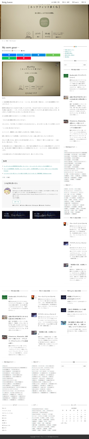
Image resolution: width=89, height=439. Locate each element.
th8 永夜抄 (67, 156)
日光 (46, 421)
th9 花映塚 (75, 156)
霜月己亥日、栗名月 (69, 55)
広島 (40, 419)
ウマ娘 (51, 414)
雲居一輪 (67, 212)
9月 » (65, 423)
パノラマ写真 (36, 417)
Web (3, 408)
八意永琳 (74, 196)
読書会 (53, 426)
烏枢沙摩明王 (42, 425)
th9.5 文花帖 (82, 156)
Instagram (35, 205)
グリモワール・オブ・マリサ (71, 170)
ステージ (67, 192)
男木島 (49, 425)
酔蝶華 (80, 177)
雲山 (73, 212)
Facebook (29, 205)
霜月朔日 (67, 57)
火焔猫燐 (74, 206)
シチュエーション (69, 190)
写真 (3, 415)
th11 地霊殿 (67, 159)
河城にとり (76, 205)
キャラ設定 (78, 189)
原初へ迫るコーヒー (69, 49)
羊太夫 (34, 426)
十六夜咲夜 (73, 197)
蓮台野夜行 (74, 177)
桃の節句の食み (68, 53)
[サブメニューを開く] (27, 418)
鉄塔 (50, 428)
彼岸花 (52, 419)
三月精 (66, 174)
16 (81, 416)
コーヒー (35, 416)
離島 (39, 430)
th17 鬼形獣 (67, 166)
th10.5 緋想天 (76, 158)
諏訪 (34, 428)
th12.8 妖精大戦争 (69, 163)
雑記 (24, 50)
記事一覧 (16, 202)
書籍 (3, 420)
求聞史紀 (84, 175)
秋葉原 (54, 425)
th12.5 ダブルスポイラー (80, 161)
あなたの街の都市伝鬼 (70, 168)
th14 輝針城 (76, 165)
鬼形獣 (54, 430)
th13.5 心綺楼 (68, 165)
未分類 (3, 423)
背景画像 (73, 208)
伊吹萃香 (79, 194)
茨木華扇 (84, 208)
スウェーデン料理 (43, 416)
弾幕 (73, 201)
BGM (66, 189)
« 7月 (62, 423)
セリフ (81, 192)
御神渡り (35, 421)
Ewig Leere (7, 2)
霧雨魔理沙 (67, 213)
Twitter (23, 205)
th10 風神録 (67, 158)
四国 (48, 417)
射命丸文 (67, 201)
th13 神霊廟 (78, 163)
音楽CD (67, 179)
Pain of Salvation (37, 410)
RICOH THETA (44, 412)
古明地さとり (81, 197)
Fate (66, 150)
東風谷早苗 (67, 203)
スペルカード (74, 192)
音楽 (3, 430)
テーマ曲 (67, 194)
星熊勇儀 (78, 201)
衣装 (73, 210)
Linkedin (42, 205)
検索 (85, 65)
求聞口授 (78, 175)
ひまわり (45, 414)
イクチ (71, 189)
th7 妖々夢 (75, 154)
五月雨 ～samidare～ (75, 174)
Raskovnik (35, 412)
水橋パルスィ (68, 205)
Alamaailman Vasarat (38, 408)
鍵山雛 (81, 210)
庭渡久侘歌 (46, 419)
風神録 (44, 430)
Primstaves (50, 410)
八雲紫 (80, 196)
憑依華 (40, 421)
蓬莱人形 (67, 177)
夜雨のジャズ (68, 51)
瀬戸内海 (48, 423)
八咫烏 (42, 417)
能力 (78, 208)
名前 (66, 199)
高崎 (50, 430)
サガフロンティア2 (69, 172)
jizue (47, 408)
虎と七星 (67, 210)
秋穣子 (66, 208)
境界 (71, 199)
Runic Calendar (36, 414)
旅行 (3, 418)
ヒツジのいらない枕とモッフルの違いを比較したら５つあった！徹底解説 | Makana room (27, 173)
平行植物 (35, 419)
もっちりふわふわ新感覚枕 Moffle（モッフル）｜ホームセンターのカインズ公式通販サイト (28, 166)
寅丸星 (75, 199)
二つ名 (73, 194)
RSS (76, 46)
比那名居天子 (75, 203)
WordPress (48, 205)
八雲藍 (66, 197)
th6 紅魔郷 (67, 154)
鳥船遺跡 (79, 179)
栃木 (39, 423)
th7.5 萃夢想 (82, 154)
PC (44, 410)
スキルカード (78, 190)
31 (85, 421)
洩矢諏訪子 (67, 206)
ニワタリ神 (52, 416)
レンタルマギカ (79, 172)
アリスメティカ (5, 410)
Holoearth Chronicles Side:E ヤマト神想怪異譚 (76, 152)
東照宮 (34, 423)
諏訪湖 (45, 428)
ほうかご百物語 (80, 168)
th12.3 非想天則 (68, 161)
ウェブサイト (16, 205)
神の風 (80, 206)
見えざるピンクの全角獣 (44, 426)
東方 (73, 175)
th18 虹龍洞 (75, 166)
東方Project (5, 425)
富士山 (81, 199)
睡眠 (8, 177)
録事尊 (34, 430)
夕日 (52, 417)
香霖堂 (72, 179)
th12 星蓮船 (75, 159)
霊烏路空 (78, 212)
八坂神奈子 (67, 196)
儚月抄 (84, 174)
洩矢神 (82, 205)
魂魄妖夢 (74, 213)
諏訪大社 (39, 428)
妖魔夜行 (67, 175)
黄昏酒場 (67, 181)
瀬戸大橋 (35, 425)
